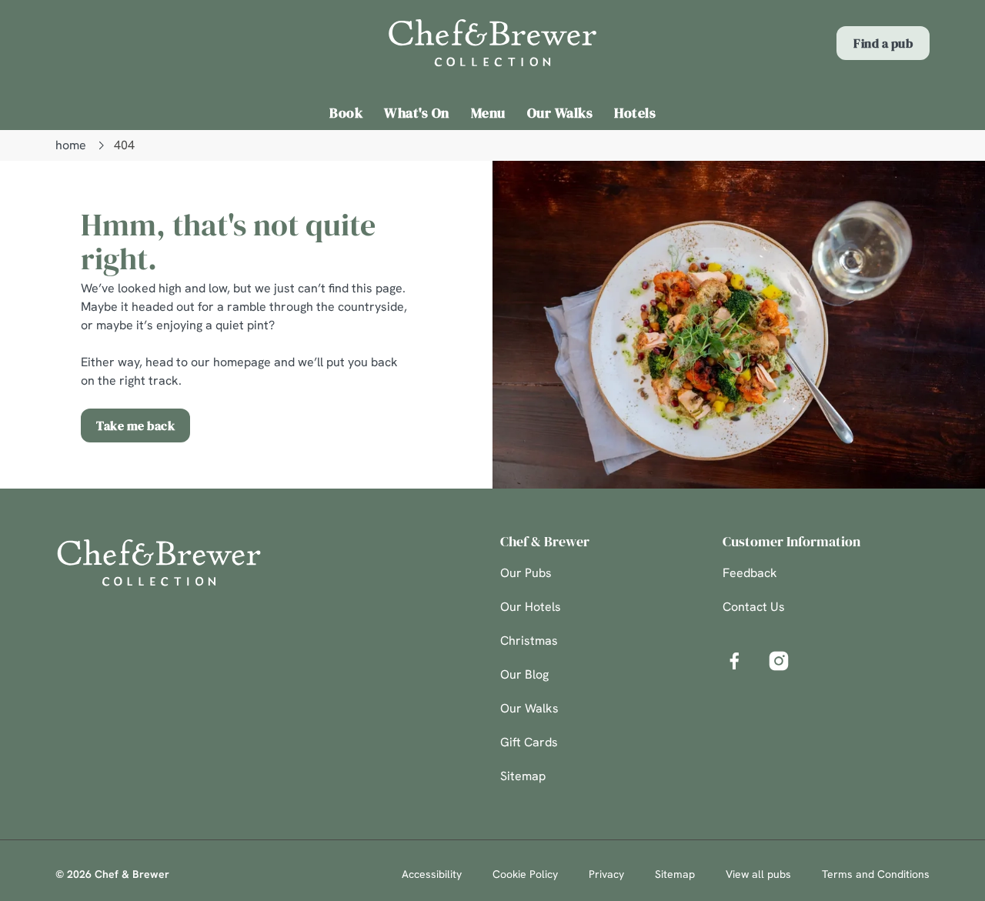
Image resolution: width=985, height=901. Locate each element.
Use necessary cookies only (856, 91)
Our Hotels (530, 607)
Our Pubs (526, 573)
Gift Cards (529, 742)
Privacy (606, 874)
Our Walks (529, 708)
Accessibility (432, 874)
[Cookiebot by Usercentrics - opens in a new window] (99, 173)
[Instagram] (778, 660)
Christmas (529, 640)
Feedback (750, 573)
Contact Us (754, 607)
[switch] (442, 173)
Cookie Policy (525, 874)
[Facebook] (734, 660)
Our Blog (524, 674)
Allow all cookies (856, 40)
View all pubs (758, 874)
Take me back (135, 425)
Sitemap (523, 776)
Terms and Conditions (876, 874)
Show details (801, 173)
